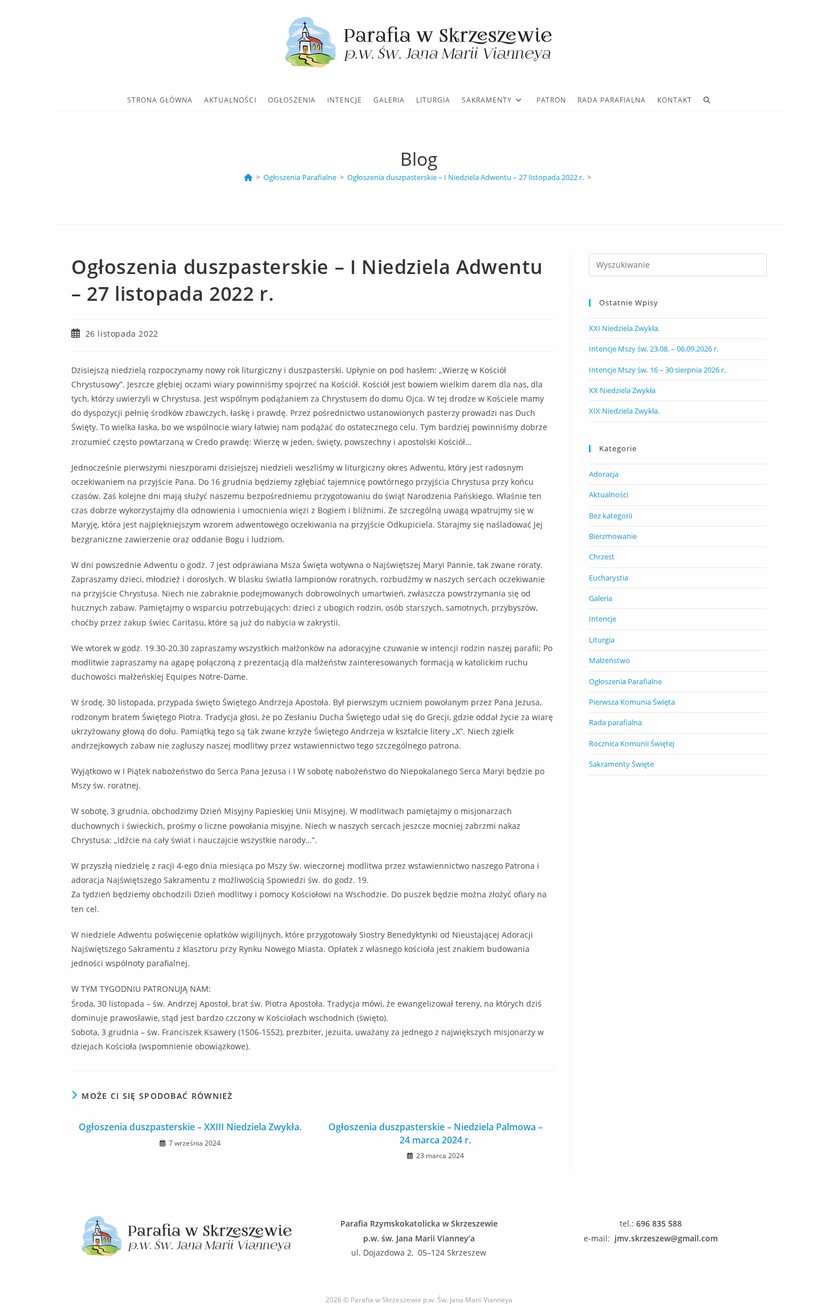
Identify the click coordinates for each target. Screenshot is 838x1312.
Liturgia (602, 640)
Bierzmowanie (613, 536)
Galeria (600, 598)
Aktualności (608, 494)
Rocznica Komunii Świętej (631, 743)
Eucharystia (608, 578)
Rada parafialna (615, 722)
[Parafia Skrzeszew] (248, 177)
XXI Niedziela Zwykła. (624, 328)
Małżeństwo (609, 660)
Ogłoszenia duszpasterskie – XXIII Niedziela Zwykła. (190, 1127)
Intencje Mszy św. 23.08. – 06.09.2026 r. (653, 349)
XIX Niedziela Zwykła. (624, 411)
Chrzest (602, 556)
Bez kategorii (610, 515)
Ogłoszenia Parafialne (625, 681)
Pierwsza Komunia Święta (632, 702)
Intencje (602, 619)
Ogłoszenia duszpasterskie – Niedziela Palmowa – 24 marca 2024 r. (435, 1133)
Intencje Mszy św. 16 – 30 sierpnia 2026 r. (657, 370)
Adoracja (604, 474)
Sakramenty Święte (621, 764)
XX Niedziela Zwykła (622, 390)
